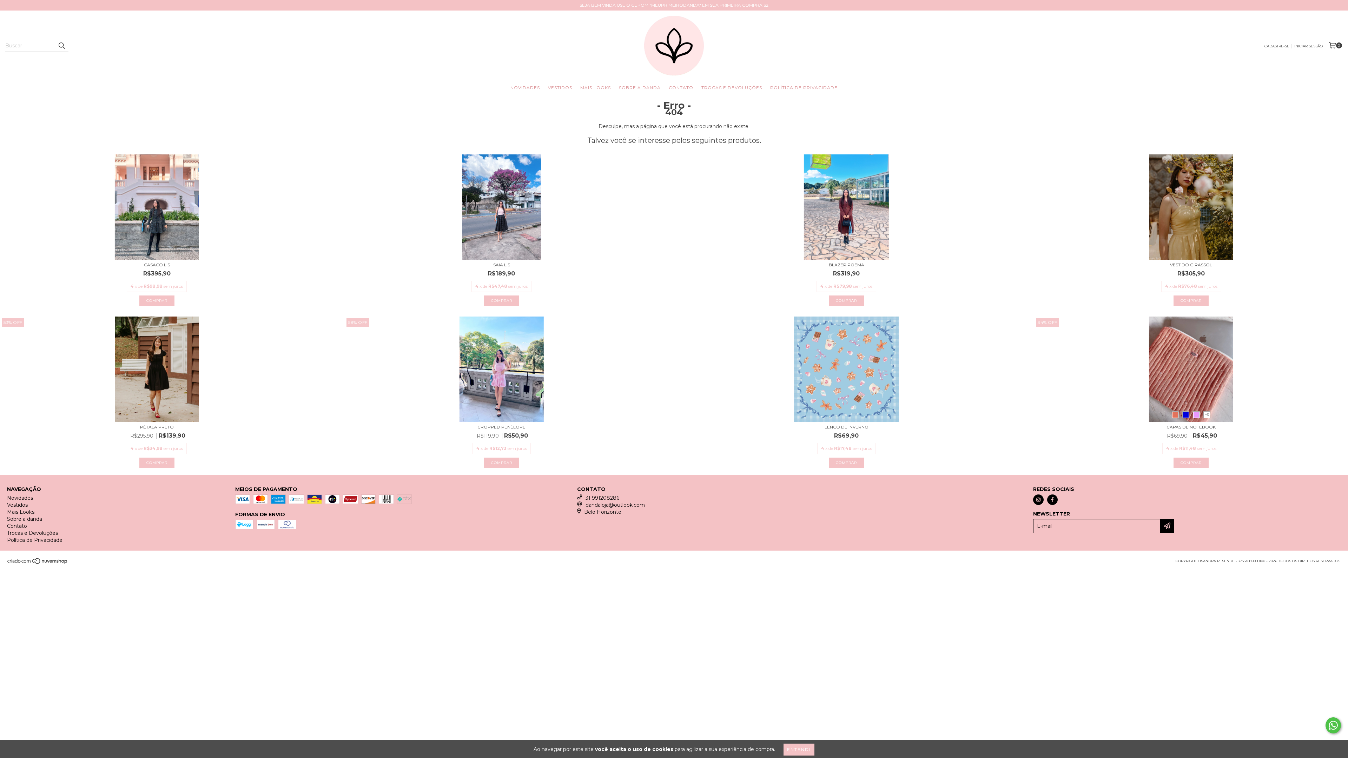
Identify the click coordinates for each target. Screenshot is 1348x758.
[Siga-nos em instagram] (1038, 499)
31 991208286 (602, 498)
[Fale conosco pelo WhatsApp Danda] (1333, 725)
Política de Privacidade (804, 87)
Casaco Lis (157, 264)
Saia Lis (501, 264)
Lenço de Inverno (846, 427)
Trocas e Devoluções (731, 87)
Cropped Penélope (501, 427)
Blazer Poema (846, 264)
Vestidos (560, 87)
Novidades (525, 87)
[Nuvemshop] (37, 563)
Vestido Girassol (1191, 264)
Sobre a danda (640, 87)
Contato (681, 87)
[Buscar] (61, 45)
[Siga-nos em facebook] (1052, 499)
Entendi (799, 749)
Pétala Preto (157, 427)
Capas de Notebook (1191, 427)
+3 (1207, 414)
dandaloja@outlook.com (615, 505)
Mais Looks (595, 87)
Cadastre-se (1276, 46)
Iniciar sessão (1308, 46)
